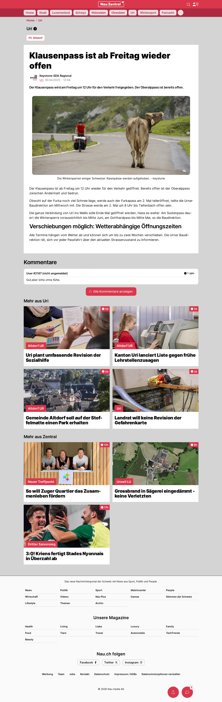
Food (28, 632)
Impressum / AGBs (125, 674)
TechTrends (173, 632)
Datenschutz (102, 674)
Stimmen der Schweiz (179, 596)
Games (135, 596)
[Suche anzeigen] (188, 4)
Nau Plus (100, 596)
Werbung (47, 674)
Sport (98, 590)
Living (64, 626)
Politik (64, 590)
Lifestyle (30, 603)
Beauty (29, 639)
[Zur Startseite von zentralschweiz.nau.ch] (111, 4)
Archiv (99, 603)
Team (61, 674)
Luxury (135, 626)
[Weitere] (180, 12)
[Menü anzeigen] (195, 4)
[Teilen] (173, 692)
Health (29, 626)
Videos (64, 596)
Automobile (138, 632)
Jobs (72, 674)
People (170, 590)
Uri (40, 20)
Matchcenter (138, 590)
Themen (65, 603)
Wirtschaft (31, 596)
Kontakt (84, 674)
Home (30, 20)
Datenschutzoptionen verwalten (161, 674)
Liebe (98, 626)
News (28, 590)
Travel (99, 632)
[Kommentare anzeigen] (187, 692)
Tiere (63, 632)
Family (170, 626)
